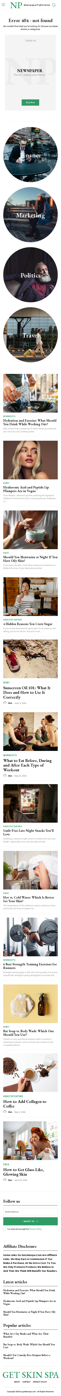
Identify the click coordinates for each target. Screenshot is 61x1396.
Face (6, 553)
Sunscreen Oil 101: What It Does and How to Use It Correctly (26, 692)
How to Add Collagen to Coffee (24, 1104)
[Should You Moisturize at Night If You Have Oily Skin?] (30, 529)
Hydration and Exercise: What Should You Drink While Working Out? (29, 422)
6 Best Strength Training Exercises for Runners (30, 966)
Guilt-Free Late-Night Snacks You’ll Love (28, 832)
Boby (6, 483)
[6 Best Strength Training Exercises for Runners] (30, 937)
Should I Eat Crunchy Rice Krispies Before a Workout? (26, 1356)
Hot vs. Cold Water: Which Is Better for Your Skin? (28, 899)
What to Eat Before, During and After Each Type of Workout (27, 765)
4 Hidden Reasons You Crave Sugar (27, 624)
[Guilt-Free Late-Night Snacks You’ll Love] (30, 803)
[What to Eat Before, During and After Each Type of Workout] (30, 731)
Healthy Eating (12, 620)
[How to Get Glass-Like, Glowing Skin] (30, 1140)
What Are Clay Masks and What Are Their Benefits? (26, 1335)
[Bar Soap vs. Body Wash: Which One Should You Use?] (30, 1003)
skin (10, 703)
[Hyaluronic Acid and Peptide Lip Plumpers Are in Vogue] (30, 460)
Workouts (9, 416)
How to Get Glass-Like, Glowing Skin (23, 1172)
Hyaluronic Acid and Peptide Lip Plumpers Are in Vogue (26, 489)
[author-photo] (5, 703)
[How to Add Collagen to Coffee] (30, 1072)
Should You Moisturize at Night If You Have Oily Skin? (30, 559)
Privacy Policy (35, 1229)
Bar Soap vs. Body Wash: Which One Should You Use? (28, 1033)
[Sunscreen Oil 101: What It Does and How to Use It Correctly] (30, 658)
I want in (28, 1221)
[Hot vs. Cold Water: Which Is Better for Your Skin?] (30, 870)
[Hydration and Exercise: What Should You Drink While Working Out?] (30, 393)
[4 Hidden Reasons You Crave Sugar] (30, 596)
